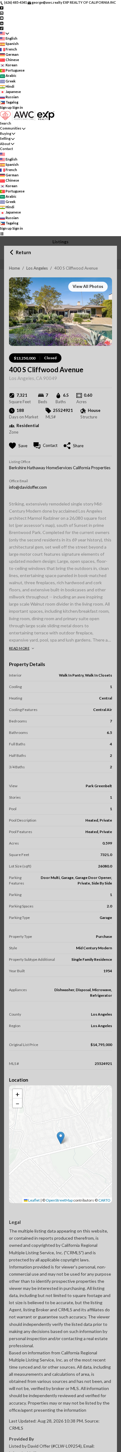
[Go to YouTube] (1, 18)
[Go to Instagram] (1, 13)
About (5, 144)
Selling (5, 138)
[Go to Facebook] (1, 8)
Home (14, 268)
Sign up (6, 107)
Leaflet (34, 1200)
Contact (6, 149)
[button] (61, 1138)
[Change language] (4, 33)
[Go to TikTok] (1, 28)
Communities (10, 128)
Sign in (17, 107)
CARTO (104, 1200)
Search (5, 123)
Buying (5, 133)
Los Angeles (37, 268)
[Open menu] (1, 233)
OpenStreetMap (59, 1200)
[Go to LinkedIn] (1, 23)
